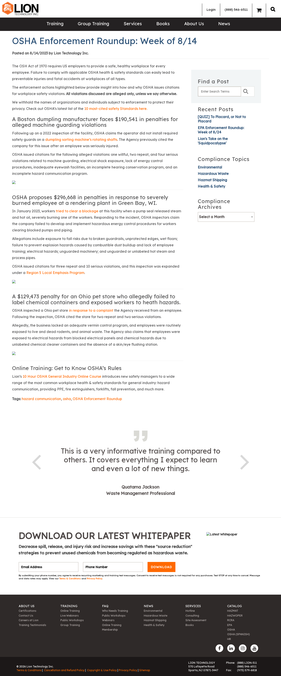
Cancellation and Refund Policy (64, 670)
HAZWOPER (235, 615)
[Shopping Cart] (259, 10)
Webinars (108, 620)
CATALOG (234, 606)
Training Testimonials (32, 625)
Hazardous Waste (213, 173)
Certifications (27, 610)
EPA (229, 625)
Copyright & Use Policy (102, 670)
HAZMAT (232, 610)
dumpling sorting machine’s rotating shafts (81, 139)
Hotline (190, 610)
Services (133, 23)
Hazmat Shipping (212, 180)
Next (245, 461)
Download (161, 567)
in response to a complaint (91, 310)
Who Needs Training (115, 610)
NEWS (148, 606)
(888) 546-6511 (236, 9)
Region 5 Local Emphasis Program (55, 272)
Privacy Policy (94, 578)
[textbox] (226, 217)
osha (67, 399)
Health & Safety (211, 186)
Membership (110, 629)
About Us (194, 23)
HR (229, 639)
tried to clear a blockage (77, 211)
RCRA (230, 620)
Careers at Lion (28, 620)
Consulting (192, 615)
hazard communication (41, 399)
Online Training (70, 610)
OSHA (231, 629)
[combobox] (226, 217)
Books (163, 23)
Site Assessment (196, 620)
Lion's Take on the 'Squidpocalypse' (213, 140)
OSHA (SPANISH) (238, 634)
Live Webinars (69, 615)
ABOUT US (26, 606)
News (224, 23)
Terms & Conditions (70, 578)
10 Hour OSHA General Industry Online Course (62, 376)
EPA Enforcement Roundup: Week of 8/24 (221, 129)
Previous (36, 461)
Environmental (210, 167)
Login (211, 9)
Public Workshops (72, 620)
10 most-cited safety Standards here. (115, 108)
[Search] (273, 9)
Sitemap (144, 670)
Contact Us (26, 615)
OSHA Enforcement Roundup (97, 399)
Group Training (93, 23)
